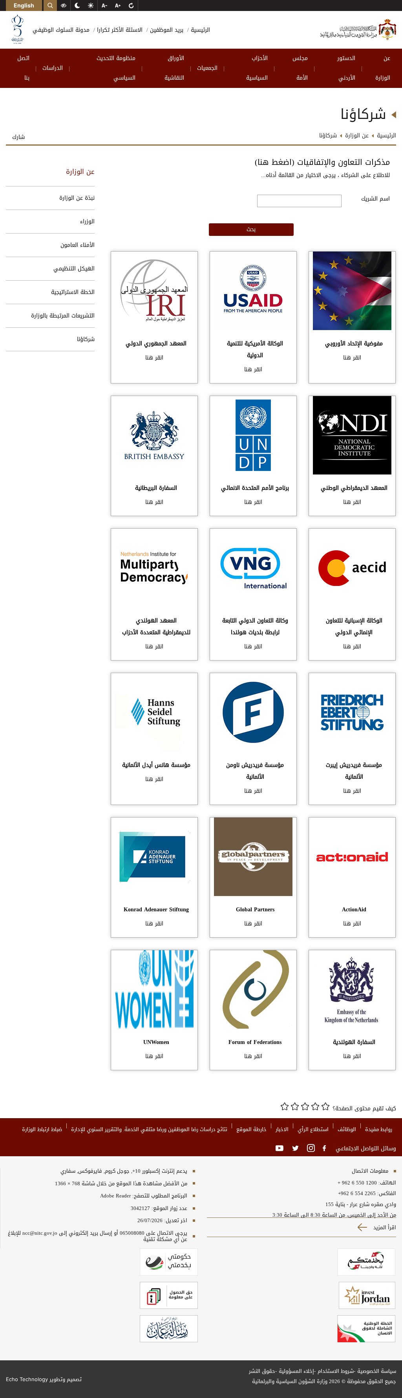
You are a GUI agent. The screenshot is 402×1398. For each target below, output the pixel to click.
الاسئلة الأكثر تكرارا (119, 30)
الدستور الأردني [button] (346, 68)
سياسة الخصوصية (376, 1371)
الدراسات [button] (52, 68)
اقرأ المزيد (384, 1227)
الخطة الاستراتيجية (73, 292)
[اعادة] (131, 5)
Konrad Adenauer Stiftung (156, 909)
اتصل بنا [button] (23, 68)
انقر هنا (352, 357)
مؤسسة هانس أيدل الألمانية (156, 765)
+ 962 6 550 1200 (357, 1183)
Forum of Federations (254, 1042)
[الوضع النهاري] (90, 5)
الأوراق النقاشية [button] (174, 68)
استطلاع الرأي (313, 1129)
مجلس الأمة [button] (300, 68)
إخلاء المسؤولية (296, 1371)
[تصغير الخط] (104, 5)
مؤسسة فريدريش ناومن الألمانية (255, 771)
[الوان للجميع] (63, 5)
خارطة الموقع (251, 1129)
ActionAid (354, 909)
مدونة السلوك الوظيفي (61, 30)
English (24, 5)
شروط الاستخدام (336, 1371)
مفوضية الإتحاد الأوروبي (354, 343)
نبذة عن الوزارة (77, 198)
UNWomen (156, 1042)
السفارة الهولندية (354, 1042)
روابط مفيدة (378, 1129)
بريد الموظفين (165, 30)
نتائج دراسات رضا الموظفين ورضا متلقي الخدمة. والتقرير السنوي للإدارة (149, 1129)
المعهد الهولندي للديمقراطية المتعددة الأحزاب (156, 626)
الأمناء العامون (77, 245)
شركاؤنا (86, 339)
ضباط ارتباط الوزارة (42, 1129)
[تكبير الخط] (117, 5)
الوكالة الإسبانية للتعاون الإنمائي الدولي (354, 626)
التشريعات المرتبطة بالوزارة (63, 315)
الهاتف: (386, 1183)
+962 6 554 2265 (357, 1193)
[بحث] (50, 5)
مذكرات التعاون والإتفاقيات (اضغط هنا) (322, 162)
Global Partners (255, 909)
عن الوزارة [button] (382, 68)
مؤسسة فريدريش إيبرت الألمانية (354, 771)
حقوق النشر (262, 1371)
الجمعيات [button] (207, 68)
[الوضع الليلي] (77, 5)
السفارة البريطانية (156, 488)
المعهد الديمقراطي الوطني (354, 488)
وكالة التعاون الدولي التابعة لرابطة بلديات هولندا (255, 626)
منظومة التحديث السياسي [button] (116, 68)
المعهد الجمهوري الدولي (156, 343)
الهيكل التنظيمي (74, 268)
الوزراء (87, 221)
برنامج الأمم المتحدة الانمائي (255, 488)
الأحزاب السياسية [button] (257, 68)
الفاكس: (386, 1193)
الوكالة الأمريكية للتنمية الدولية (255, 349)
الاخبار (282, 1129)
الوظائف (347, 1129)
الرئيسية (199, 30)
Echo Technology (27, 1379)
